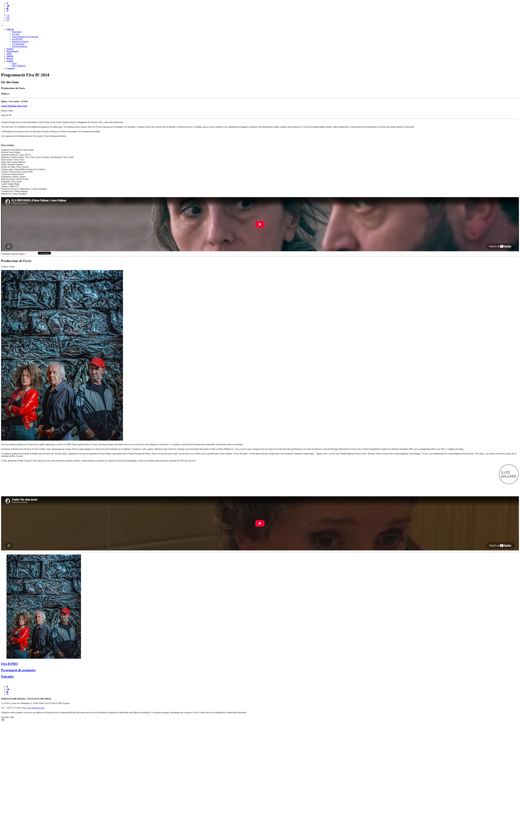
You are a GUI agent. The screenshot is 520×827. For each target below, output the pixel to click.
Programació (12, 51)
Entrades (7, 676)
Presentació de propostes (18, 670)
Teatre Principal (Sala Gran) (14, 106)
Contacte (10, 68)
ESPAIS (9, 56)
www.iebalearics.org (35, 708)
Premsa (9, 59)
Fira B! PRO (17, 39)
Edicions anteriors (19, 46)
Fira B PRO (9, 663)
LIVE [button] (9, 54)
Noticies (10, 49)
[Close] (3, 719)
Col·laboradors (18, 44)
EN (7, 18)
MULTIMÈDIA (19, 66)
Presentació (17, 32)
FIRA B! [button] (10, 29)
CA (8, 15)
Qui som (15, 34)
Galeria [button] (9, 61)
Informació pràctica (20, 41)
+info (11, 717)
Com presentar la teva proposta (25, 36)
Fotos (14, 63)
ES (7, 20)
